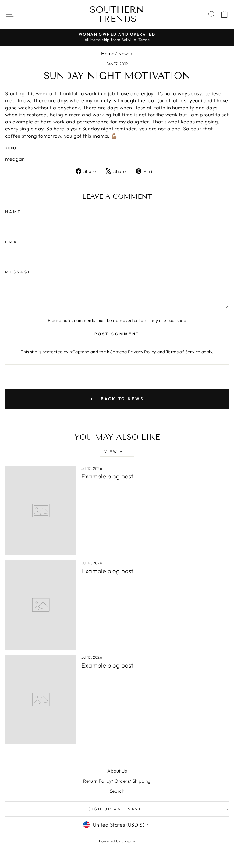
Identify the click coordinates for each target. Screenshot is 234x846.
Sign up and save (115, 808)
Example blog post (107, 476)
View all (117, 451)
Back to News (121, 398)
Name (13, 211)
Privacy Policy (142, 351)
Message (18, 272)
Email (14, 241)
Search (117, 791)
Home (107, 53)
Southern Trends (117, 14)
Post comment (117, 333)
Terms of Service (183, 351)
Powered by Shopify (117, 840)
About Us (117, 771)
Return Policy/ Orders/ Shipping (117, 781)
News (124, 53)
